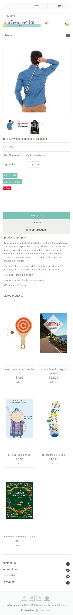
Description (36, 215)
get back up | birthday (19, 454)
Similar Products (36, 229)
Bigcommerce (44, 610)
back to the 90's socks (53, 454)
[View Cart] (59, 6)
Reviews (36, 222)
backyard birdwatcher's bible (19, 536)
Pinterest (39, 598)
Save (8, 188)
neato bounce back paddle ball (19, 371)
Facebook (24, 598)
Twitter (32, 598)
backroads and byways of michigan (53, 371)
